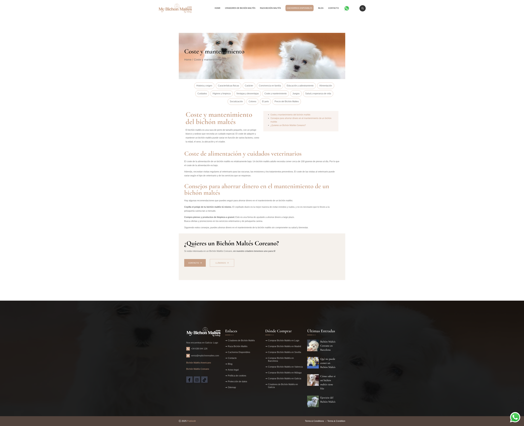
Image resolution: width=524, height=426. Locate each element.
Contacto (333, 8)
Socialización (236, 101)
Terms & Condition (336, 421)
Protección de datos (237, 381)
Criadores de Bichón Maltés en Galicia (283, 385)
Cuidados (202, 93)
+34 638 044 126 (199, 349)
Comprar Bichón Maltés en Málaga (285, 372)
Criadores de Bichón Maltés (240, 8)
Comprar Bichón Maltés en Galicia (284, 378)
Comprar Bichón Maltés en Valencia (285, 367)
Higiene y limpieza (222, 93)
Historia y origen (204, 85)
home (217, 8)
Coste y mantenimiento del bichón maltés (290, 114)
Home (187, 59)
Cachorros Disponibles (299, 8)
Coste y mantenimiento (275, 93)
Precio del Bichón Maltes (287, 101)
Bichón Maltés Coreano (197, 369)
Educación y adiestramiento (300, 85)
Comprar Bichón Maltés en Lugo (283, 340)
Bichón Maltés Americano (198, 363)
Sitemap (232, 387)
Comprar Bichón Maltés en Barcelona (281, 359)
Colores (252, 101)
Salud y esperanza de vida (318, 93)
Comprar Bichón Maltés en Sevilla (284, 352)
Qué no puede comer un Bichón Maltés (327, 363)
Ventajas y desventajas (247, 93)
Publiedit (191, 421)
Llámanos (220, 263)
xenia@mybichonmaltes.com (205, 355)
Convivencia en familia (270, 85)
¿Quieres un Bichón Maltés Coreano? (288, 125)
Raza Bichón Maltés (270, 8)
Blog (321, 8)
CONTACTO (193, 263)
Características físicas (228, 85)
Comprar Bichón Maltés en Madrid (284, 346)
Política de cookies (237, 375)
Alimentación (325, 85)
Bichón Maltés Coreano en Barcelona (327, 345)
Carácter (249, 85)
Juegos (296, 93)
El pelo (265, 101)
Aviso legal (233, 370)
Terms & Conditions (314, 421)
